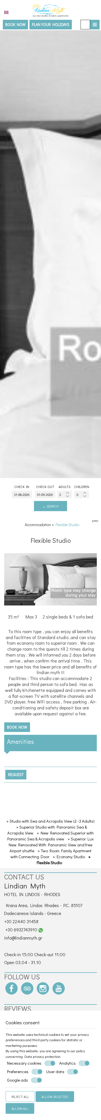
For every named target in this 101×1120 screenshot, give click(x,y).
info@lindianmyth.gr (23, 938)
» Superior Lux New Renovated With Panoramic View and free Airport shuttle (51, 844)
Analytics (67, 1063)
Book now (17, 727)
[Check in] (22, 494)
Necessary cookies (24, 1063)
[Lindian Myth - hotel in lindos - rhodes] (50, 9)
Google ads (17, 1080)
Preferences (18, 1071)
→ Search (50, 506)
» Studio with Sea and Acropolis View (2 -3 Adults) (50, 821)
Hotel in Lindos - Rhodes (32, 894)
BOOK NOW (15, 24)
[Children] (81, 494)
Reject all (20, 1096)
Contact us (24, 876)
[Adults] (64, 494)
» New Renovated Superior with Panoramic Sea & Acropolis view (50, 836)
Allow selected (55, 1096)
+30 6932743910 (21, 929)
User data (55, 1071)
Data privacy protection (42, 1056)
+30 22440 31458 (21, 921)
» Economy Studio (69, 856)
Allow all (20, 1108)
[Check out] (45, 494)
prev (95, 520)
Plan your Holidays (50, 24)
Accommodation (38, 524)
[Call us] (85, 24)
